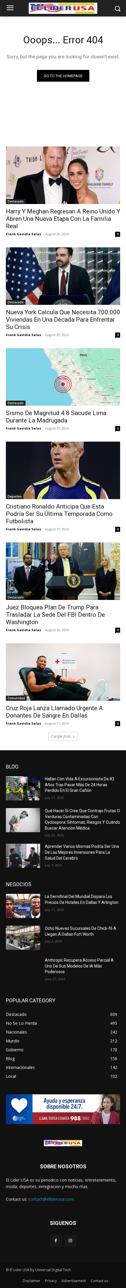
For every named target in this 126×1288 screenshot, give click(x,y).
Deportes (15, 496)
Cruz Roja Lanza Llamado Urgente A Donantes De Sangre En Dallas (54, 712)
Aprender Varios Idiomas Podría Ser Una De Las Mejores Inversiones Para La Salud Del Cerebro (82, 852)
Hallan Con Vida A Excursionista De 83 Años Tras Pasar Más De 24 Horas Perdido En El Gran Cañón (79, 785)
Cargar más (61, 736)
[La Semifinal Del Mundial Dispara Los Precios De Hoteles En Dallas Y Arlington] (23, 906)
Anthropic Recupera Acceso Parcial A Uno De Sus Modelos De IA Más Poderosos (79, 966)
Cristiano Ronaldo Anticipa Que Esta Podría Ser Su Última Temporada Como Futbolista (59, 514)
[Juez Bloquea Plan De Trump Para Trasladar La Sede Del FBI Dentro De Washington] (63, 571)
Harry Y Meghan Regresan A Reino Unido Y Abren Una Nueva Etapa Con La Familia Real (63, 219)
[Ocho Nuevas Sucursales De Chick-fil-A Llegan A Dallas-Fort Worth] (23, 938)
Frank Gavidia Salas (23, 234)
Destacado (16, 201)
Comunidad (16, 698)
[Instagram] (70, 1240)
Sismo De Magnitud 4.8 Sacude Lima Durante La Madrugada (56, 416)
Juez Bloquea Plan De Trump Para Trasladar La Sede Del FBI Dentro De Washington (55, 615)
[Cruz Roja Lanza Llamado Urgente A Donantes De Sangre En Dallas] (63, 672)
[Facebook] (56, 1240)
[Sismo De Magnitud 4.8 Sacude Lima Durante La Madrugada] (63, 377)
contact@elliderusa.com (51, 1199)
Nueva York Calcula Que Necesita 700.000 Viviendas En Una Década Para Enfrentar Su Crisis (63, 319)
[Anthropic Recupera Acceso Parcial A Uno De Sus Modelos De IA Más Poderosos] (23, 970)
